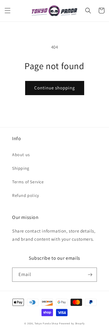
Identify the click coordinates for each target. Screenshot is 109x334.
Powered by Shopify (72, 323)
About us (21, 154)
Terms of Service (28, 182)
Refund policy (25, 195)
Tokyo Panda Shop (46, 323)
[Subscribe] (90, 275)
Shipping (20, 168)
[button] (7, 10)
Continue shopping (54, 88)
